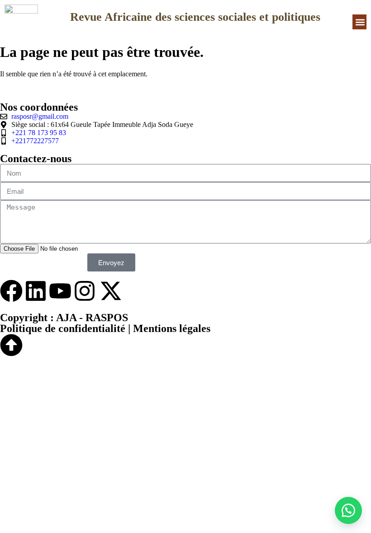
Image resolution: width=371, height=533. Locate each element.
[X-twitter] (111, 291)
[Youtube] (60, 291)
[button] (359, 21)
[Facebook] (11, 291)
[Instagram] (84, 291)
